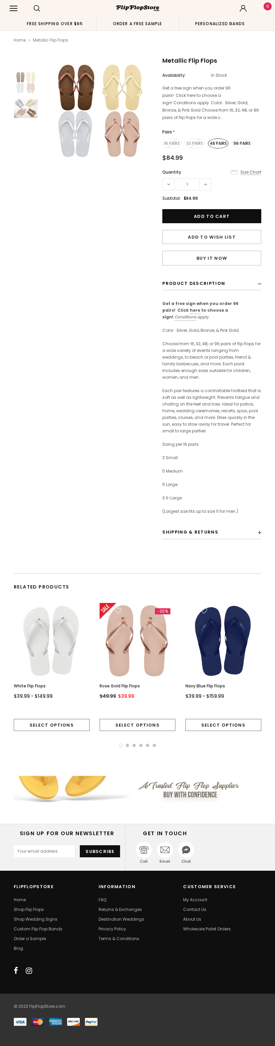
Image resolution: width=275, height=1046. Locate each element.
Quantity (171, 172)
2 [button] (127, 745)
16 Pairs (172, 143)
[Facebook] (16, 970)
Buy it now (212, 258)
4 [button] (141, 745)
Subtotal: (171, 198)
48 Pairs (218, 143)
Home (20, 40)
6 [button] (154, 745)
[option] (55, 23)
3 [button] (134, 745)
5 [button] (147, 745)
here (195, 310)
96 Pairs (242, 143)
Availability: (174, 75)
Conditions (185, 317)
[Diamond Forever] (137, 789)
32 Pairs (194, 143)
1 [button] (120, 745)
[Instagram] (29, 970)
